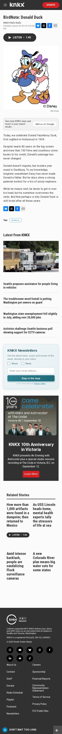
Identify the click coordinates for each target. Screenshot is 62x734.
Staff (9, 679)
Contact (11, 672)
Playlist (10, 699)
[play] (5, 730)
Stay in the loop (31, 378)
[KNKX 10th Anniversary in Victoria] (31, 416)
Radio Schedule (15, 692)
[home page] (17, 5)
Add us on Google (44, 124)
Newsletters (13, 713)
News (28, 363)
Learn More (31, 474)
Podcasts (11, 706)
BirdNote (15, 220)
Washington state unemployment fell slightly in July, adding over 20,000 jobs (30, 315)
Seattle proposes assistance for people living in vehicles (30, 285)
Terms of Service (41, 697)
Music (15, 363)
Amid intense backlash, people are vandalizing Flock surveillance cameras (16, 566)
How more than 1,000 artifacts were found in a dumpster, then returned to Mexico (18, 515)
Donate (50, 5)
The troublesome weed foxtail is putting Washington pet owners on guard (27, 300)
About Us (11, 665)
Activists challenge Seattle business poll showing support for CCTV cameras (28, 330)
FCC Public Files (40, 711)
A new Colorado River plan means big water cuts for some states (44, 562)
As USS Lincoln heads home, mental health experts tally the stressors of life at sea (44, 515)
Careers (36, 665)
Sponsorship (38, 672)
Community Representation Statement (40, 688)
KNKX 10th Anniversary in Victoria (31, 447)
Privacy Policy (40, 384)
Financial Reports (41, 679)
